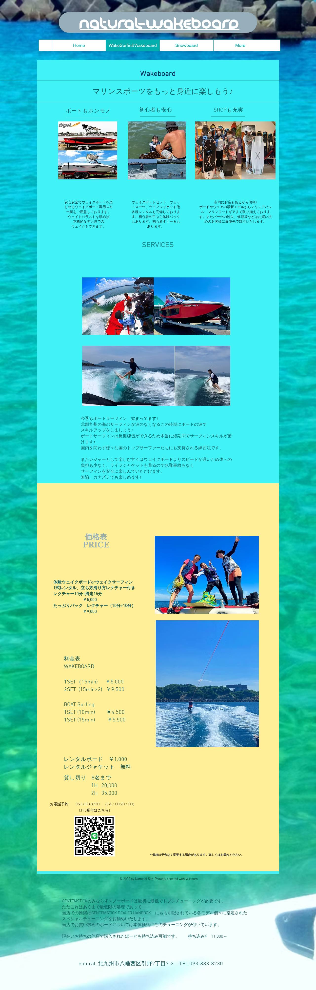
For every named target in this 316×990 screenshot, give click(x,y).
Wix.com (192, 879)
